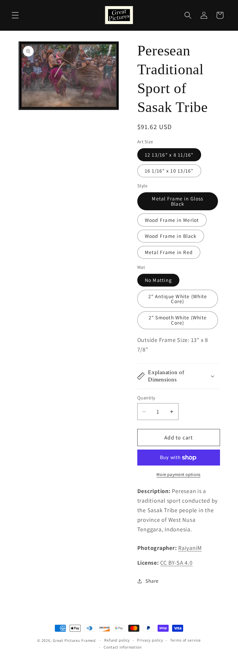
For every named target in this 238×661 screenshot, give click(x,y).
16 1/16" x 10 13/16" (169, 170)
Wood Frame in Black (171, 236)
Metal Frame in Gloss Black (177, 201)
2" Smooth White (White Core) (178, 320)
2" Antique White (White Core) (177, 299)
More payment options (178, 474)
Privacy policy (150, 640)
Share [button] (152, 580)
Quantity (146, 397)
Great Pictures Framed (74, 640)
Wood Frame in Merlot (172, 220)
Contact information (123, 647)
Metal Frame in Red (169, 252)
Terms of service (185, 640)
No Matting (158, 280)
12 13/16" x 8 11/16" (169, 154)
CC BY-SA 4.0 (176, 562)
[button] (15, 15)
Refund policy (117, 640)
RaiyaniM (190, 548)
